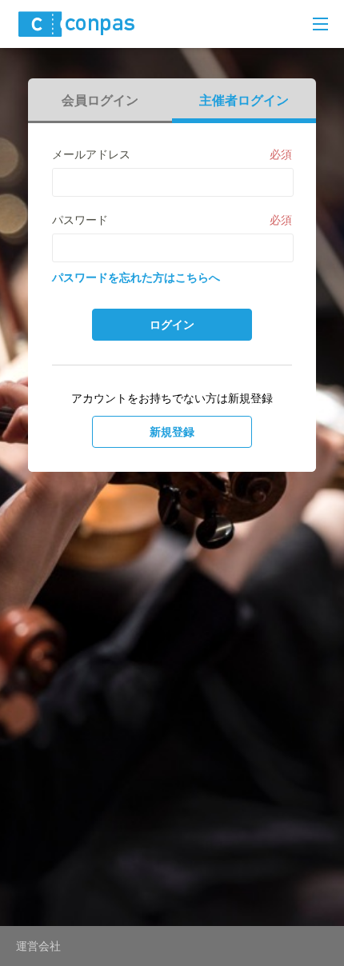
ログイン (172, 324)
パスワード (80, 220)
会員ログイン (100, 100)
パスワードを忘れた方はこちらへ (136, 277)
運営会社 (38, 946)
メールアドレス (91, 154)
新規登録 (172, 431)
